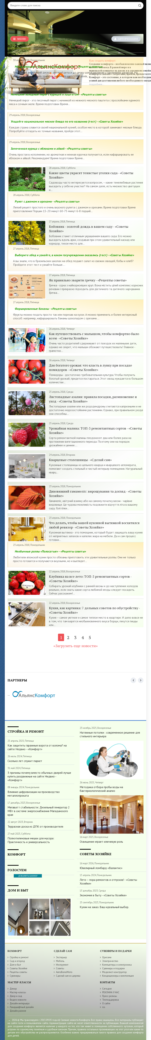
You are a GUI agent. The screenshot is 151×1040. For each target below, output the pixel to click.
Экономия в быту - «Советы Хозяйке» (103, 895)
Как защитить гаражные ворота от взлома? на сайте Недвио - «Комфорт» (37, 747)
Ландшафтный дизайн (22, 1007)
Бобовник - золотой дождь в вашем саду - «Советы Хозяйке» (88, 228)
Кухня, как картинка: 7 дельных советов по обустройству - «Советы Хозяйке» (94, 610)
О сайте (106, 1003)
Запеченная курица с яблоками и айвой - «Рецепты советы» (51, 148)
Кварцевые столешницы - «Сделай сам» (80, 460)
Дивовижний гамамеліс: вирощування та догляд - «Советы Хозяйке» (95, 493)
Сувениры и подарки (113, 968)
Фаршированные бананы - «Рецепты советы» (46, 308)
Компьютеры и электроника (117, 964)
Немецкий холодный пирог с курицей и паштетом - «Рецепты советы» (58, 94)
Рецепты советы (18, 972)
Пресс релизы (109, 996)
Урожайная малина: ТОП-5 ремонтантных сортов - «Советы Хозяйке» (95, 430)
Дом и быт (15, 964)
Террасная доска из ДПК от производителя (35, 826)
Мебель (60, 961)
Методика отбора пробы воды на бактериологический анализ (101, 789)
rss (103, 1007)
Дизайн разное (18, 1010)
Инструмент (62, 964)
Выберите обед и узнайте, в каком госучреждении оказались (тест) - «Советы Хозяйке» (74, 255)
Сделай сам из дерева (68, 975)
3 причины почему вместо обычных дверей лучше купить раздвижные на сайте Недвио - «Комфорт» (39, 776)
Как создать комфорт (19, 48)
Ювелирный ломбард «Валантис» (101, 868)
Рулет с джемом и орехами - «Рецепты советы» (47, 201)
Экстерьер (61, 957)
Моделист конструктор (114, 972)
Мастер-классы (18, 992)
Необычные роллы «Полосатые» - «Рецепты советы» (50, 551)
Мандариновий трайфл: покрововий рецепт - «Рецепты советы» (59, 66)
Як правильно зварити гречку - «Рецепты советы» (88, 280)
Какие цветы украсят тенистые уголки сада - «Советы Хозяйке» (91, 175)
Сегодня (107, 988)
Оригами (106, 957)
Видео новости (18, 999)
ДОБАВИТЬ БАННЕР (27, 876)
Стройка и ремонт (19, 957)
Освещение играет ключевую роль (101, 841)
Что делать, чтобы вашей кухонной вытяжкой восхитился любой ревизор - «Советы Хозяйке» (94, 525)
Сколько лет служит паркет (25, 761)
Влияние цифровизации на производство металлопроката (34, 793)
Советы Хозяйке (18, 968)
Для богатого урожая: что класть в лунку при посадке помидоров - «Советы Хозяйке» (90, 367)
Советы (60, 968)
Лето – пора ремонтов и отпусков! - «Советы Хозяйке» (108, 881)
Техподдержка (110, 999)
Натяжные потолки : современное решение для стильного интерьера (110, 734)
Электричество (110, 961)
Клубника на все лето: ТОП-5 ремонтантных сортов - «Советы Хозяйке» (90, 578)
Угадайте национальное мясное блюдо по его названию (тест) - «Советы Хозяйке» (66, 121)
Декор (13, 988)
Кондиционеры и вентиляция (118, 975)
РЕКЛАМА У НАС (110, 992)
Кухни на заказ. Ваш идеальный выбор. (104, 907)
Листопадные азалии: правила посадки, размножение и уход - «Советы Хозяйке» (93, 399)
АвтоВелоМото (64, 972)
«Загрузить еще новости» (75, 645)
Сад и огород (17, 961)
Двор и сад (16, 996)
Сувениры (15, 975)
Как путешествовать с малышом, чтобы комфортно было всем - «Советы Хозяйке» (94, 335)
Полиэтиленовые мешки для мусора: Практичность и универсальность (31, 840)
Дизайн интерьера (19, 1003)
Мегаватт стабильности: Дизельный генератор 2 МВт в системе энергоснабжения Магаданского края (39, 810)
